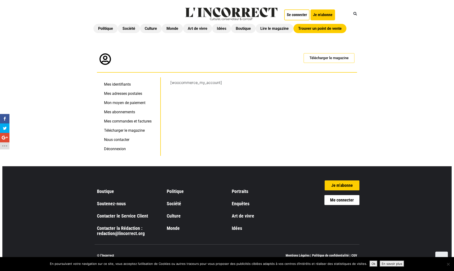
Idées (221, 28)
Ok (373, 264)
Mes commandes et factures (128, 121)
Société (128, 28)
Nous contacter (116, 139)
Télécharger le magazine (124, 130)
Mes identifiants (117, 84)
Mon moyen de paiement (124, 103)
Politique (105, 28)
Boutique (243, 28)
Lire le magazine (274, 28)
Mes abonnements (119, 112)
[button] (355, 13)
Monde (172, 28)
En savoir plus (392, 264)
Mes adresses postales (123, 93)
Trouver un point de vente (320, 28)
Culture (151, 28)
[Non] (448, 264)
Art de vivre (197, 28)
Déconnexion (115, 149)
